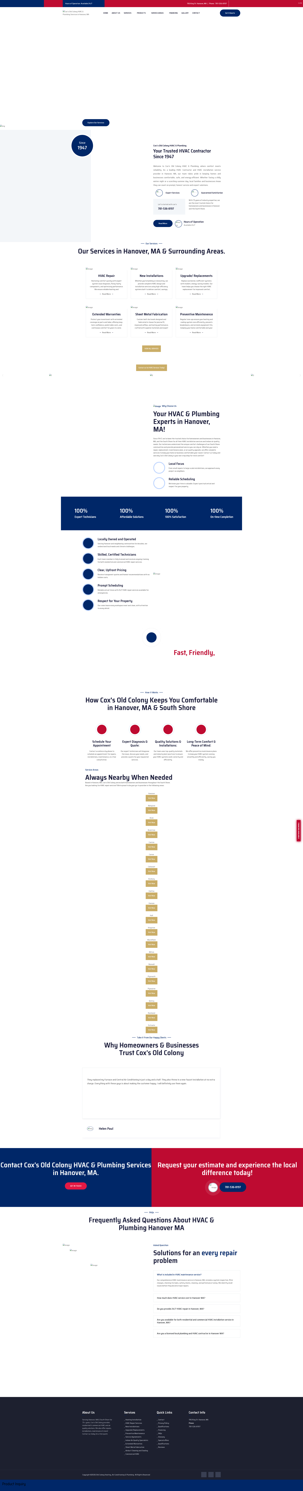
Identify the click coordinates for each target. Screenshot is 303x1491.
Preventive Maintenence (196, 314)
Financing (173, 12)
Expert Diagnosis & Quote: (135, 743)
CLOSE (300, 3)
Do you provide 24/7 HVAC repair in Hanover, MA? (180, 1309)
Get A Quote (230, 12)
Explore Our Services (96, 122)
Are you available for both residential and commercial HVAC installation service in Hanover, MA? (195, 1321)
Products (141, 12)
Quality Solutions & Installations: (168, 743)
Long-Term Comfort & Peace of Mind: (201, 743)
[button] (2, 375)
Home (105, 12)
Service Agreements (133, 1436)
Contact (196, 12)
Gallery (185, 12)
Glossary (161, 1436)
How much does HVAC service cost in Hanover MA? (181, 1298)
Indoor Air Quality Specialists (136, 1440)
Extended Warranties (106, 314)
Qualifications (163, 1426)
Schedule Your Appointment (101, 743)
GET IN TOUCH (75, 1185)
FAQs (160, 1433)
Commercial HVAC (132, 1454)
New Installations (151, 275)
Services (127, 12)
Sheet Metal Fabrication (151, 314)
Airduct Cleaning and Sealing (136, 1450)
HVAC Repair (106, 275)
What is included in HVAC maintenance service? (179, 1274)
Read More (163, 223)
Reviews (161, 1447)
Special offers (163, 1440)
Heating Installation (133, 1419)
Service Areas (157, 12)
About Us (116, 12)
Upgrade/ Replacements (196, 275)
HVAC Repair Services (133, 1423)
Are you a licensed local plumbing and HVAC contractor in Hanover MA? (190, 1333)
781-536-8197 (166, 208)
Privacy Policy (163, 1423)
